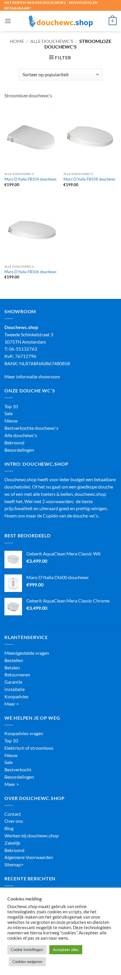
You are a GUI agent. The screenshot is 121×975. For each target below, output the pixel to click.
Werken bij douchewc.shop (31, 835)
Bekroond (14, 442)
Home (17, 41)
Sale (8, 413)
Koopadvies (16, 696)
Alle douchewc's (20, 435)
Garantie (13, 682)
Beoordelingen (19, 450)
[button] (7, 21)
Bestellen (13, 660)
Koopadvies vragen (23, 733)
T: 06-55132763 (20, 348)
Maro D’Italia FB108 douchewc (89, 179)
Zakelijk (12, 843)
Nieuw (11, 420)
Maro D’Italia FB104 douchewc (30, 179)
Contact (12, 814)
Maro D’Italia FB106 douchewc (30, 271)
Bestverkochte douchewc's (31, 428)
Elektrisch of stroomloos (28, 748)
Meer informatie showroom (32, 376)
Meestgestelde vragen (26, 653)
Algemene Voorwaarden (28, 857)
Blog (9, 828)
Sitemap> (13, 864)
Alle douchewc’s (51, 41)
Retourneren (17, 674)
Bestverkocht (17, 769)
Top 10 (11, 406)
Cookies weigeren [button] (27, 961)
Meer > (11, 703)
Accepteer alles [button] (66, 949)
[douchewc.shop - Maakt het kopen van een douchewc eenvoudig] (60, 21)
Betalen (12, 667)
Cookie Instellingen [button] (27, 949)
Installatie (14, 689)
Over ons (13, 821)
